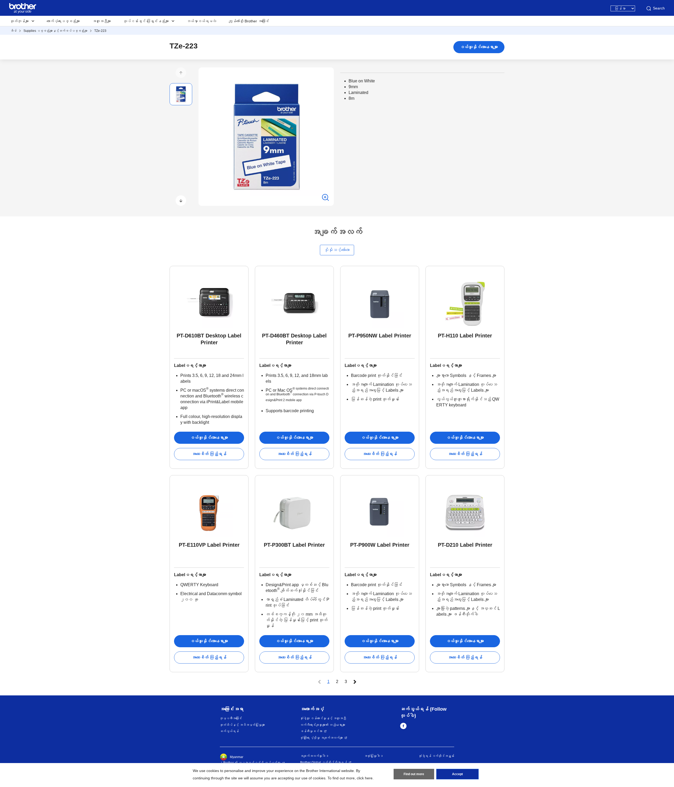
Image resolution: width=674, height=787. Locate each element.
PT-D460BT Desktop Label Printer (294, 339)
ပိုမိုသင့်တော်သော (337, 250)
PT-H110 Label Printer (465, 335)
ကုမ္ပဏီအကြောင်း (231, 718)
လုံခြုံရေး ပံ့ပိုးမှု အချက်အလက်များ (321, 738)
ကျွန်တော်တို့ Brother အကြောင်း (249, 21)
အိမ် (13, 31)
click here (365, 778)
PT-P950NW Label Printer (379, 335)
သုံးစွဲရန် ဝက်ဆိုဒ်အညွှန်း (436, 756)
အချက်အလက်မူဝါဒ (314, 756)
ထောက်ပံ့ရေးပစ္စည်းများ (63, 21)
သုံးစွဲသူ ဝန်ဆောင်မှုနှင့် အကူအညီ (323, 718)
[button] (181, 72)
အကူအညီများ (101, 21)
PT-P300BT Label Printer (294, 545)
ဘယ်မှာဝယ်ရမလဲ (201, 21)
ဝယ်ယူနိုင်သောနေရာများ (479, 47)
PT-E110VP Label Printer (209, 545)
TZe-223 (100, 31)
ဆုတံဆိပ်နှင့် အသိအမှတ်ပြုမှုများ (242, 725)
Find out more (414, 774)
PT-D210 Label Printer (465, 545)
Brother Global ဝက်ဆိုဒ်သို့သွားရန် (323, 762)
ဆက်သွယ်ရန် (229, 731)
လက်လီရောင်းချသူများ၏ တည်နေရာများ (322, 725)
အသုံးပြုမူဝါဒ (373, 756)
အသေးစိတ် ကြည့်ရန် (209, 454)
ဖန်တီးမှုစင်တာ (311, 731)
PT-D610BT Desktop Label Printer (209, 339)
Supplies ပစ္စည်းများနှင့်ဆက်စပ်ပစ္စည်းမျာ (55, 31)
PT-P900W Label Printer (379, 545)
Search (659, 8)
